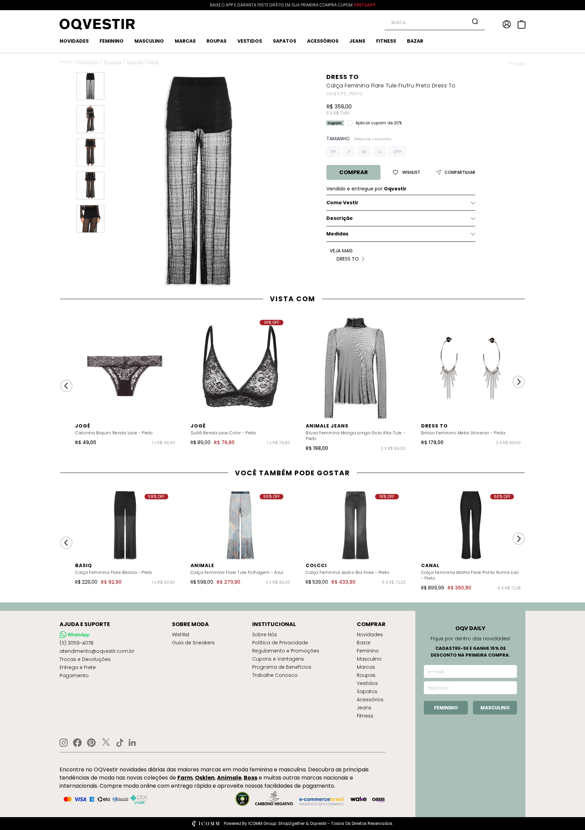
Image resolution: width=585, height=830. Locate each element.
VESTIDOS (249, 41)
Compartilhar (460, 172)
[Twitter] (106, 743)
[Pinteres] (91, 742)
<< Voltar (516, 64)
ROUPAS (216, 41)
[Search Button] (475, 21)
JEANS (357, 41)
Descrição (339, 218)
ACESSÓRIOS (323, 41)
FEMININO (112, 41)
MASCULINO (149, 41)
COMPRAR (353, 172)
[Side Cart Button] (521, 24)
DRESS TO (342, 76)
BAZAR (415, 41)
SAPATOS (284, 41)
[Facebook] (77, 742)
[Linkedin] (132, 742)
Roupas (113, 62)
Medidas (337, 233)
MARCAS (185, 41)
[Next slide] (519, 382)
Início (66, 62)
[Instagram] (64, 743)
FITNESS (386, 41)
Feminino (88, 62)
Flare (153, 62)
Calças (135, 62)
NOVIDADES (74, 41)
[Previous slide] (66, 386)
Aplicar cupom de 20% (378, 123)
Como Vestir (342, 202)
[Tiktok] (120, 742)
